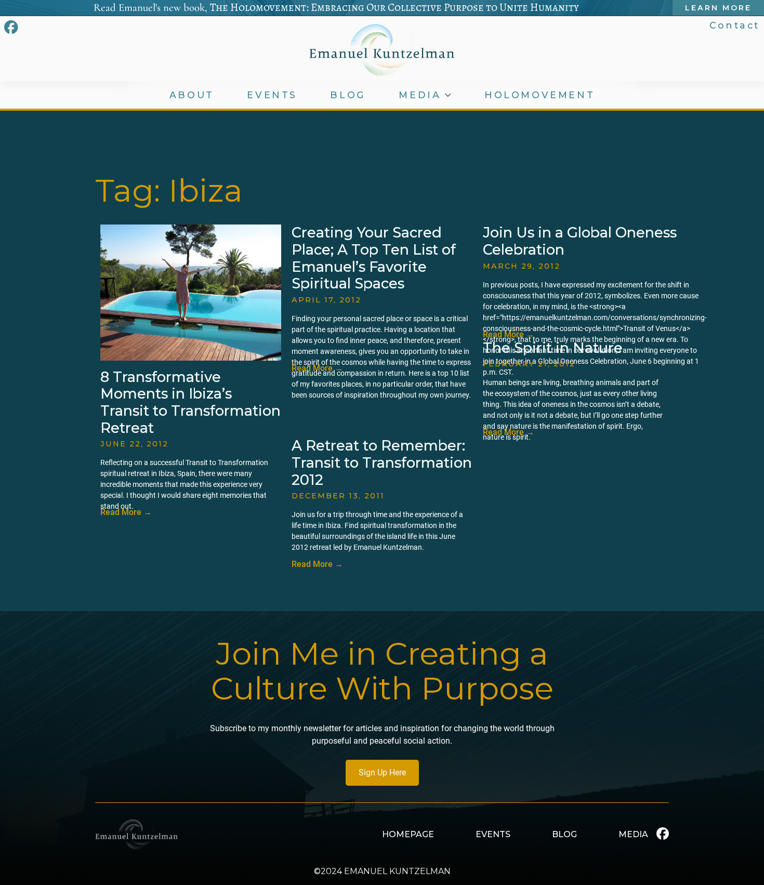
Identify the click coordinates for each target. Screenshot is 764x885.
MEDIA (420, 95)
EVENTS (272, 95)
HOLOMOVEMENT (539, 95)
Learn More (718, 7)
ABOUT (191, 95)
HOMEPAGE (408, 834)
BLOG (347, 95)
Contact (734, 25)
